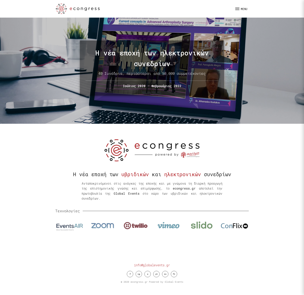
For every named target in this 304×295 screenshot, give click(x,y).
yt (156, 274)
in (165, 274)
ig (139, 274)
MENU (244, 9)
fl (174, 274)
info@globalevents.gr (152, 265)
